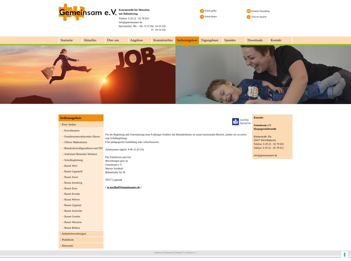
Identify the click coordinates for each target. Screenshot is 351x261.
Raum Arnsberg (73, 182)
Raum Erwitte (72, 193)
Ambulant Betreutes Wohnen (80, 154)
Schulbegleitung (73, 160)
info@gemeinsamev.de (130, 22)
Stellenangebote (187, 40)
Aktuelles (90, 40)
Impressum (158, 253)
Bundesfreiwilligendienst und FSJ (83, 148)
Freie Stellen (69, 124)
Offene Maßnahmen (75, 142)
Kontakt (276, 40)
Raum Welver (72, 199)
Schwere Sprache (259, 17)
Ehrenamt (67, 245)
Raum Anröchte (73, 210)
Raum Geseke (72, 216)
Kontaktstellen (163, 40)
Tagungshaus (209, 40)
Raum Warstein (73, 222)
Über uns (113, 40)
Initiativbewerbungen (74, 233)
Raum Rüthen (72, 227)
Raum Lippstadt (73, 171)
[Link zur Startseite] (87, 12)
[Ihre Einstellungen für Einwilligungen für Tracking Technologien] (344, 254)
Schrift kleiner (210, 16)
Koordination (72, 130)
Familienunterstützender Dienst (82, 136)
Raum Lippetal (72, 205)
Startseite (67, 40)
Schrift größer (210, 10)
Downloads (255, 40)
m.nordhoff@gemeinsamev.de (123, 187)
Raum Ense (70, 188)
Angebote (136, 40)
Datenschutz (168, 253)
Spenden (230, 40)
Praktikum (68, 239)
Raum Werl (70, 165)
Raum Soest (71, 177)
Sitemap (178, 253)
